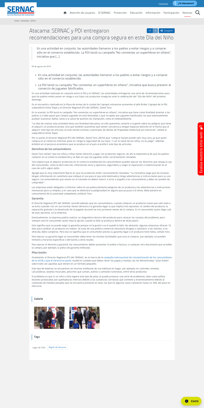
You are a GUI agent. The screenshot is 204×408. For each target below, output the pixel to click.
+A (151, 30)
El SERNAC (104, 12)
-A (156, 30)
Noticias (187, 12)
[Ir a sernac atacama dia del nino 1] (49, 317)
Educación (136, 12)
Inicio (16, 20)
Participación (171, 12)
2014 (33, 20)
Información (153, 12)
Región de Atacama (57, 347)
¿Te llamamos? (186, 3)
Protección (120, 12)
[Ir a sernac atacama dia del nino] (84, 317)
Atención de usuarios (82, 12)
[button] (198, 13)
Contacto (163, 3)
